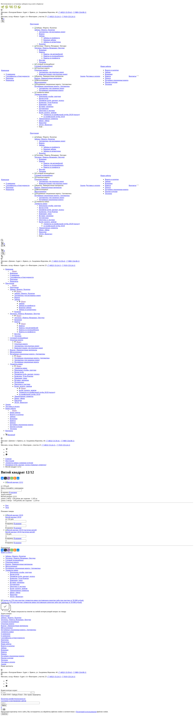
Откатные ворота (41, 70)
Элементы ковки (40, 94)
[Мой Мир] (18, 478)
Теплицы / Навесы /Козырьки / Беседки (49, 48)
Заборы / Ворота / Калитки (44, 30)
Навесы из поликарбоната (53, 56)
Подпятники (44, 108)
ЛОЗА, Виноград (45, 125)
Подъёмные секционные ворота (51, 90)
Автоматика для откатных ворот (51, 72)
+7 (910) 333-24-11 (68, 16)
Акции (82, 76)
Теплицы (42, 62)
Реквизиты (10, 80)
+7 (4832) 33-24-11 (54, 16)
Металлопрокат (40, 82)
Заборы (42, 36)
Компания (5, 70)
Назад (14, 271)
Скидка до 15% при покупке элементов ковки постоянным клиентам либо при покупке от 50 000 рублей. (41, 602)
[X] (5, 478)
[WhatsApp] (11, 478)
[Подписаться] (32, 692)
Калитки (42, 44)
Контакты (132, 76)
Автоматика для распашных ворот (52, 32)
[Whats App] (6, 455)
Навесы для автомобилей (53, 54)
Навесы (42, 52)
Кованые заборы (49, 40)
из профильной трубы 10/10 (54, 117)
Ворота (41, 34)
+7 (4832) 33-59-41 (65, 12)
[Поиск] (2, 21)
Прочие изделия (111, 82)
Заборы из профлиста (51, 38)
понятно (4, 714)
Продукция (34, 24)
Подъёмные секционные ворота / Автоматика (52, 86)
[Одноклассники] (14, 478)
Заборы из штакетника (52, 42)
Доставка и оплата (93, 76)
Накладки (42, 123)
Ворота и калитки (112, 70)
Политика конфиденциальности (13, 699)
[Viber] (6, 452)
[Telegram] (6, 449)
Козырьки (42, 50)
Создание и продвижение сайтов (13, 701)
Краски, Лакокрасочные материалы (48, 78)
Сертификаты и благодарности (18, 76)
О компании (10, 74)
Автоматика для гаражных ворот (51, 88)
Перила (108, 78)
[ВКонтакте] (2, 478)
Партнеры (9, 78)
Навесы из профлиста (51, 58)
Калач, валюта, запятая (47, 112)
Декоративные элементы (48, 119)
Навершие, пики (45, 104)
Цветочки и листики (47, 110)
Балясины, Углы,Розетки (48, 102)
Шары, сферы (44, 121)
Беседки (42, 60)
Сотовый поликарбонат (43, 66)
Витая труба (43, 98)
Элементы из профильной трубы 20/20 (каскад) (61, 115)
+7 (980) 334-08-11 (79, 12)
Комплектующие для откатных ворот (53, 74)
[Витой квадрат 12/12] (14, 482)
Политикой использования (86, 712)
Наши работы (105, 66)
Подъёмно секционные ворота (116, 80)
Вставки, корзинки (46, 106)
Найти (4, 705)
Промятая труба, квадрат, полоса (51, 100)
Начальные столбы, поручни (50, 96)
